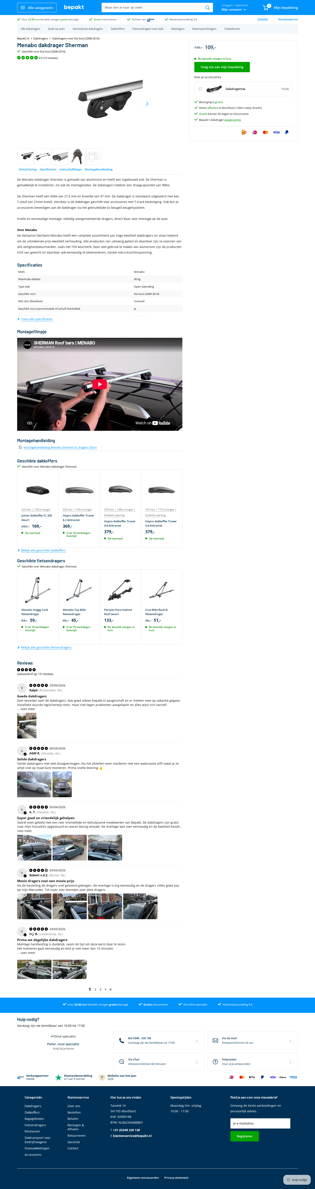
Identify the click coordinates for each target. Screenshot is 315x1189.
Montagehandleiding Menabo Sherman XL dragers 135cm (60, 447)
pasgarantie (232, 120)
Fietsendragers (35, 1125)
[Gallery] (99, 113)
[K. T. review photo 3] (105, 847)
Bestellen (74, 1112)
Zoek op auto (56, 29)
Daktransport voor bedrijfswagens (38, 1140)
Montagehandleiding (98, 169)
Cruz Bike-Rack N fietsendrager (156, 612)
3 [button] (100, 989)
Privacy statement (176, 1178)
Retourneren (77, 1135)
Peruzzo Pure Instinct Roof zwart (118, 612)
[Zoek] (207, 7)
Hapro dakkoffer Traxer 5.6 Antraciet (161, 523)
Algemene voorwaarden (143, 1178)
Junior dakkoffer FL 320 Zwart (36, 517)
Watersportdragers (204, 29)
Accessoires (33, 1155)
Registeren (244, 1136)
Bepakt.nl (23, 38)
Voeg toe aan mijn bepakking (222, 67)
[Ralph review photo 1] (26, 726)
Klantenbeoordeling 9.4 (183, 19)
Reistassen (32, 1131)
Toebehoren (232, 29)
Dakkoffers (118, 29)
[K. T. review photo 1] (34, 847)
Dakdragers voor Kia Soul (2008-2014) (75, 38)
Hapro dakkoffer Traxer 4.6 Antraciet (120, 523)
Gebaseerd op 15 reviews (35, 674)
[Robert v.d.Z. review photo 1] (34, 906)
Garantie (74, 1142)
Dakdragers (40, 38)
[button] (105, 989)
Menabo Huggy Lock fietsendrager (34, 612)
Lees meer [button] (28, 709)
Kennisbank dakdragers (88, 29)
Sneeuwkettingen (37, 1148)
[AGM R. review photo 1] (34, 784)
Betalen (73, 1119)
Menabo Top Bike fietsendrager (74, 612)
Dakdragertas (235, 89)
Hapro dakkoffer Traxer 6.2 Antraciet (78, 517)
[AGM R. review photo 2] (62, 784)
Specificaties (48, 169)
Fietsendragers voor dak (147, 29)
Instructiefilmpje (70, 169)
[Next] (147, 104)
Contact (73, 1148)
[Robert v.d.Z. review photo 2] (69, 906)
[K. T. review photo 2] (69, 847)
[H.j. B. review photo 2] (69, 969)
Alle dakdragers (30, 29)
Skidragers (177, 29)
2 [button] (95, 989)
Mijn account (232, 9)
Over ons (74, 1106)
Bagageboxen (34, 1119)
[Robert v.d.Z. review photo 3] (105, 906)
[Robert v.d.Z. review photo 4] (140, 906)
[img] (39, 685)
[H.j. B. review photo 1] (34, 969)
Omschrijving (27, 169)
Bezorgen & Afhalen (76, 1127)
